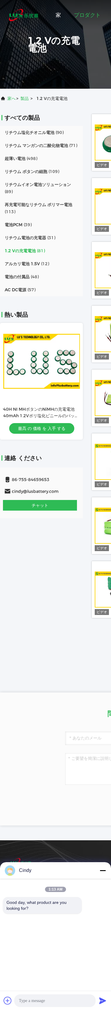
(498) (21, 158)
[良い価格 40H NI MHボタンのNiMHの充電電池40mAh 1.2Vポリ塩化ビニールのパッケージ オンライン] (41, 361)
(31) (30, 237)
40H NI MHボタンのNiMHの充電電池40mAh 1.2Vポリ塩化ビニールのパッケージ (40, 416)
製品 (24, 98)
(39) (18, 224)
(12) (27, 263)
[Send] (102, 1000)
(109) (32, 171)
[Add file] (8, 1000)
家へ (11, 98)
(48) (22, 276)
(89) (38, 188)
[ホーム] (23, 14)
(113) (38, 208)
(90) (34, 132)
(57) (20, 289)
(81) (25, 250)
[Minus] (102, 870)
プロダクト (87, 15)
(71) (41, 145)
